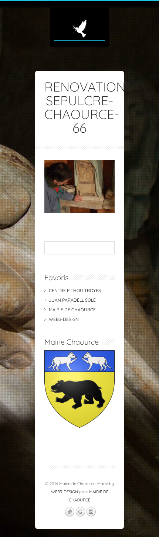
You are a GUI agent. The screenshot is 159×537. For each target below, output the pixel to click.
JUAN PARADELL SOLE (72, 300)
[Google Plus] (80, 512)
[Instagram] (91, 512)
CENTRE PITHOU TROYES (75, 290)
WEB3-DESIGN (64, 319)
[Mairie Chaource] (79, 426)
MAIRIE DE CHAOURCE (72, 309)
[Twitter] (69, 512)
